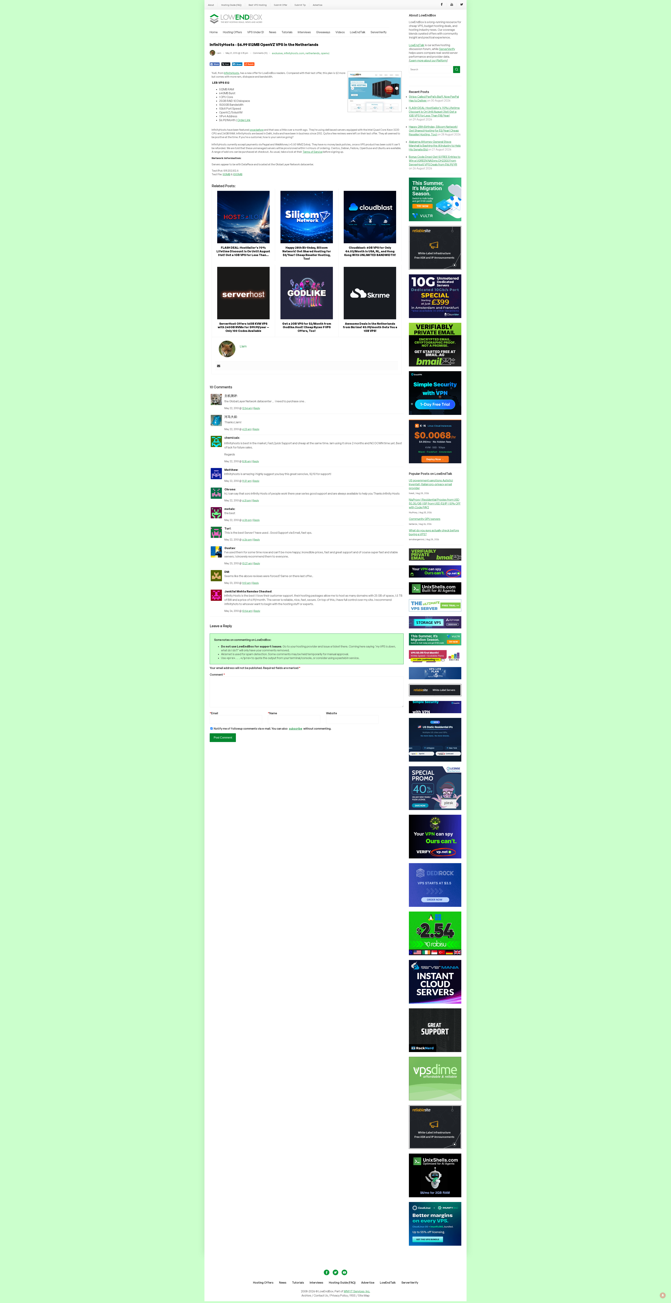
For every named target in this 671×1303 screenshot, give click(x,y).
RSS (353, 1295)
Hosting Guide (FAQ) (231, 4)
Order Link (243, 120)
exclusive (277, 53)
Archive (306, 1295)
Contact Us (321, 1295)
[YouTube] (451, 4)
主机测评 (230, 396)
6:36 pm (247, 539)
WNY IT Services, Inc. (357, 1291)
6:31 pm (246, 500)
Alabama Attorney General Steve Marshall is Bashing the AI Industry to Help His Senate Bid (435, 145)
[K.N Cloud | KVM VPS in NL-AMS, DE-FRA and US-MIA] (435, 462)
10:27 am (247, 563)
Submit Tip (300, 4)
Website (331, 713)
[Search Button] (456, 69)
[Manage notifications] (663, 1295)
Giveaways (323, 32)
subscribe (295, 728)
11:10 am (246, 582)
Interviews (304, 32)
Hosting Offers (232, 32)
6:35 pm (247, 520)
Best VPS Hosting (258, 4)
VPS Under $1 (255, 32)
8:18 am (246, 461)
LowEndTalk (357, 32)
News (272, 32)
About (211, 4)
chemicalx (231, 438)
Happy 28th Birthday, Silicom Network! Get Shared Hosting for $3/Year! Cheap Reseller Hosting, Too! (434, 130)
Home (214, 32)
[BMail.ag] (435, 365)
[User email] (218, 366)
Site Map (364, 1295)
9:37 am (246, 480)
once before (257, 129)
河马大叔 (230, 417)
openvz (325, 53)
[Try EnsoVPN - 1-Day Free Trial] (435, 414)
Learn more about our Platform (428, 60)
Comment (217, 674)
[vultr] (435, 220)
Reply (257, 408)
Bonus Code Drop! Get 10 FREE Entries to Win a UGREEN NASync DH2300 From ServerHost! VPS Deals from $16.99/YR (434, 160)
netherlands (312, 53)
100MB (226, 174)
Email (214, 713)
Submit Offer (280, 4)
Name (272, 713)
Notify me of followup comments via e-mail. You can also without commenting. (272, 728)
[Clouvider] (435, 317)
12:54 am (247, 408)
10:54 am (247, 610)
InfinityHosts (231, 73)
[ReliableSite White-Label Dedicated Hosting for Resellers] (435, 268)
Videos (340, 32)
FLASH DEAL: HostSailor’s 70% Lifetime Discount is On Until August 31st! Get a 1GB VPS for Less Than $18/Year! (434, 111)
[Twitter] (461, 4)
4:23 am (246, 429)
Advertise (317, 4)
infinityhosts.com (294, 53)
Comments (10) (260, 53)
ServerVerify (379, 32)
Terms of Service (312, 151)
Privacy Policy (339, 1295)
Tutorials (287, 32)
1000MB (237, 174)
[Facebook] (441, 4)
